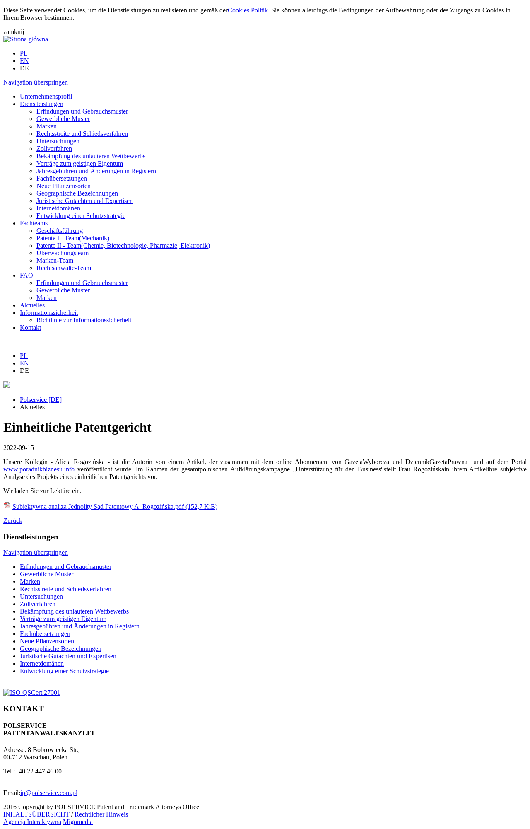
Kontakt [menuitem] (30, 327)
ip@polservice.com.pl (48, 792)
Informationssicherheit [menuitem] (49, 312)
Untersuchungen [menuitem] (58, 141)
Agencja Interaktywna (32, 821)
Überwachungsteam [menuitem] (62, 252)
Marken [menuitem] (46, 126)
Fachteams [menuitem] (34, 223)
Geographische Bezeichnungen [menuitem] (77, 193)
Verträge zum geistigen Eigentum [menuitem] (79, 163)
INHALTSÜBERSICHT (36, 814)
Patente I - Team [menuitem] (72, 238)
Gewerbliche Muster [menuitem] (63, 118)
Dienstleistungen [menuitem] (41, 103)
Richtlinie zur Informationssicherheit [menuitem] (83, 320)
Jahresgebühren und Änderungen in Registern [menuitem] (96, 170)
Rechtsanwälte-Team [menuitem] (63, 267)
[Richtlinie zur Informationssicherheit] (31, 692)
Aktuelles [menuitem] (32, 305)
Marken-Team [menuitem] (54, 260)
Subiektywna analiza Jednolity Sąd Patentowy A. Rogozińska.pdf (114, 506)
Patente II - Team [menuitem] (123, 245)
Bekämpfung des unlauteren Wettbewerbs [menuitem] (90, 156)
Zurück (12, 520)
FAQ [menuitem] (26, 275)
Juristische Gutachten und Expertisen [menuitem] (84, 200)
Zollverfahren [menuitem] (54, 148)
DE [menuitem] (24, 68)
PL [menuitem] (24, 53)
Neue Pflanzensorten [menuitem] (63, 185)
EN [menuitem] (24, 60)
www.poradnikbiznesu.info (39, 469)
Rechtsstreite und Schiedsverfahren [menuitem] (82, 133)
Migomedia (78, 821)
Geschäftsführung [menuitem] (59, 230)
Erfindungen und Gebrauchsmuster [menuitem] (82, 111)
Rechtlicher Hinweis (101, 814)
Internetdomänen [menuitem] (58, 208)
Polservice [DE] (41, 399)
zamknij (13, 31)
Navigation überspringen (35, 82)
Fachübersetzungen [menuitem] (61, 178)
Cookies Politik (248, 10)
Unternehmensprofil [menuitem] (46, 96)
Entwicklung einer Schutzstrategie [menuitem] (80, 215)
